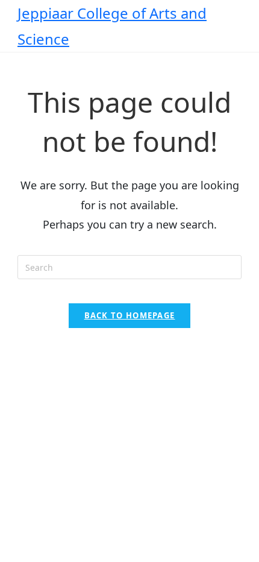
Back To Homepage (129, 315)
